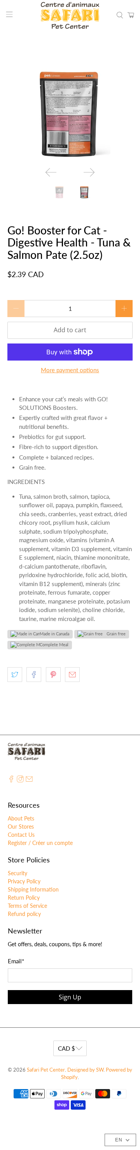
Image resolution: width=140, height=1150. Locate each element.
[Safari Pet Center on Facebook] (11, 780)
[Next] (89, 172)
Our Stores (21, 826)
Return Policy (24, 897)
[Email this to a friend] (72, 674)
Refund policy (24, 914)
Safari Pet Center (46, 1070)
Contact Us (21, 834)
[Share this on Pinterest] (53, 674)
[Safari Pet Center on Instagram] (20, 780)
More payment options (70, 369)
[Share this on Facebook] (33, 674)
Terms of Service (27, 905)
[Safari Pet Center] (70, 15)
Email (16, 960)
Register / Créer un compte (40, 843)
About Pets (21, 818)
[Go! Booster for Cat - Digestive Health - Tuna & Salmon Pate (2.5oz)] (70, 107)
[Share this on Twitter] (14, 674)
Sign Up (70, 997)
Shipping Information (33, 889)
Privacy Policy (24, 881)
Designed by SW (85, 1070)
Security (17, 873)
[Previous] (51, 172)
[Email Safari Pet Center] (29, 780)
